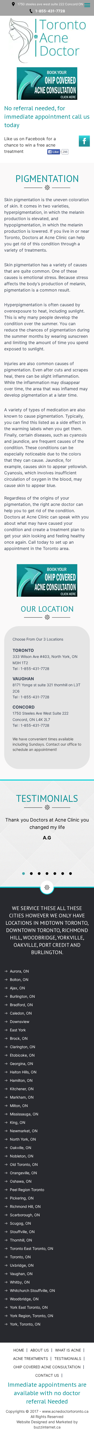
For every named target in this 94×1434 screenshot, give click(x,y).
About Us (39, 1350)
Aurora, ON (19, 971)
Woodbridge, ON (24, 1299)
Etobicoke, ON (22, 1055)
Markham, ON (22, 1097)
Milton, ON (19, 1105)
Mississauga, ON (24, 1114)
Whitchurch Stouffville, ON (32, 1290)
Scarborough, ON (25, 1215)
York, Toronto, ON (25, 1324)
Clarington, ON (22, 1047)
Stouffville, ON (22, 1231)
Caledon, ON (21, 1013)
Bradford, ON (21, 1004)
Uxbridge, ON (22, 1265)
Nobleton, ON (21, 1156)
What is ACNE (68, 1350)
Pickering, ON (22, 1198)
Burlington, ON (22, 996)
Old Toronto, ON (24, 1164)
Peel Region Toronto (27, 1189)
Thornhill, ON (21, 1240)
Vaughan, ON (21, 1273)
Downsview (19, 1021)
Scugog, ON (20, 1223)
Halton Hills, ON (23, 1072)
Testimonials (67, 1358)
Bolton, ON (19, 979)
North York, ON (23, 1139)
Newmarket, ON (24, 1131)
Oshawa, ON (21, 1181)
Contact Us (47, 1375)
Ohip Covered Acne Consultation (47, 1367)
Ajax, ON (17, 988)
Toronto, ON (20, 1257)
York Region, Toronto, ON (31, 1315)
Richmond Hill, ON (25, 1206)
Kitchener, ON (22, 1089)
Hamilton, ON (21, 1080)
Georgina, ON (21, 1063)
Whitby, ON (20, 1282)
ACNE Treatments (30, 1358)
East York (18, 1030)
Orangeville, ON (23, 1173)
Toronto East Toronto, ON (31, 1248)
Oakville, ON (20, 1147)
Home (18, 1350)
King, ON (17, 1122)
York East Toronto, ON (29, 1307)
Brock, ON (19, 1038)
